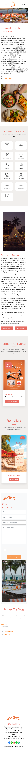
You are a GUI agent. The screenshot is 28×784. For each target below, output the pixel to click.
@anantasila (4, 624)
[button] (2, 15)
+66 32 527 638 (8, 79)
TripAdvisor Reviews (8, 631)
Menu (24, 4)
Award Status (7, 634)
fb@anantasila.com (10, 81)
